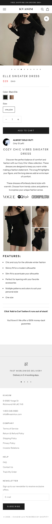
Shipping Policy (10, 438)
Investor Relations (11, 448)
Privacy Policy (9, 443)
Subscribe (13, 506)
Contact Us (8, 467)
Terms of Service (10, 428)
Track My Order (10, 472)
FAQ (5, 462)
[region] (26, 369)
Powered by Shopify (37, 517)
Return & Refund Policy (13, 433)
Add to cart (26, 130)
